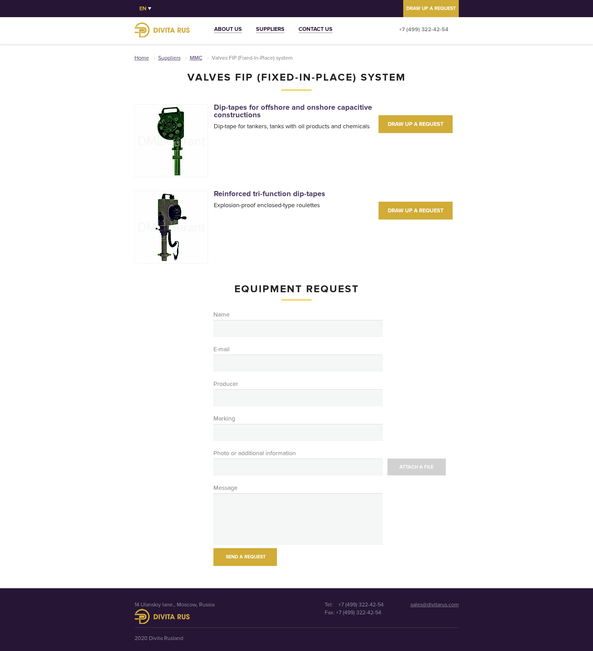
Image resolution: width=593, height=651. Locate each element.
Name (221, 314)
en (143, 8)
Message (225, 488)
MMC (196, 58)
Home (142, 58)
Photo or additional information (254, 453)
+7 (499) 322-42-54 (424, 29)
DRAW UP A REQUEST (431, 8)
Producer (225, 384)
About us (228, 30)
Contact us (316, 30)
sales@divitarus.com (434, 604)
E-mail (221, 349)
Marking (224, 418)
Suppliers (270, 30)
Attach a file (416, 467)
